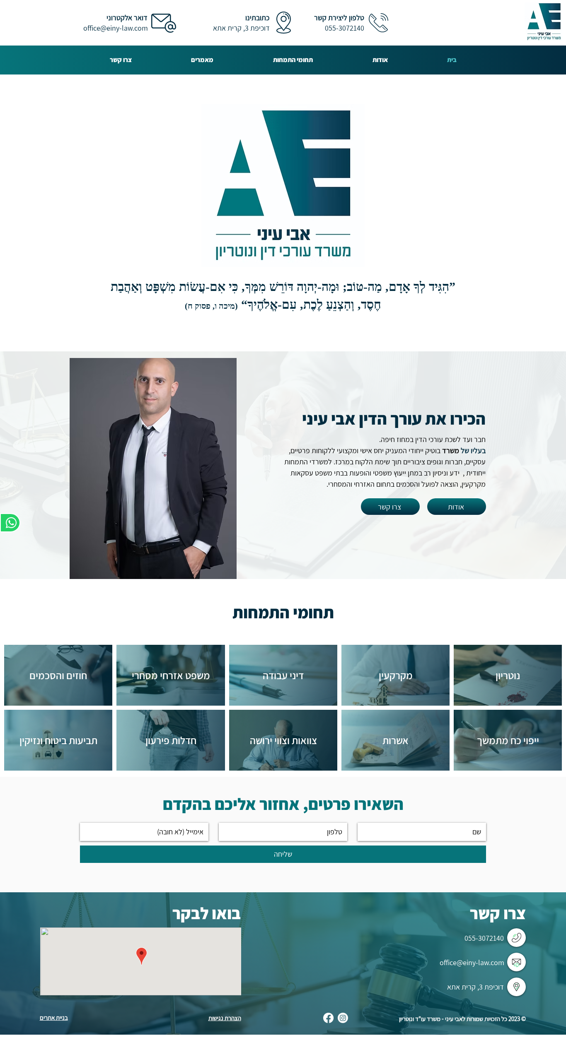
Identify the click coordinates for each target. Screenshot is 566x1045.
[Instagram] (343, 1018)
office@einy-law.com (115, 28)
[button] (293, 59)
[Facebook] (328, 1018)
